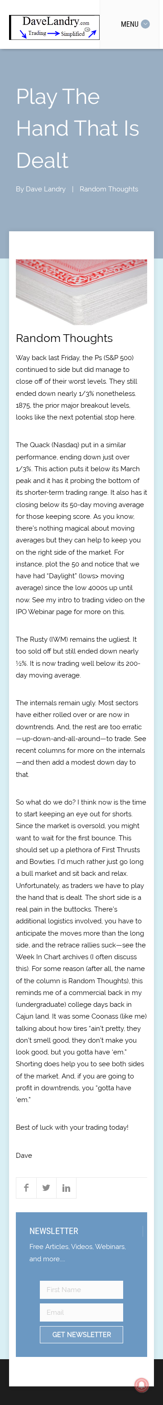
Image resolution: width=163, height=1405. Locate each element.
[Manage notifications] (141, 1385)
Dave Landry (46, 189)
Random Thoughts (109, 189)
